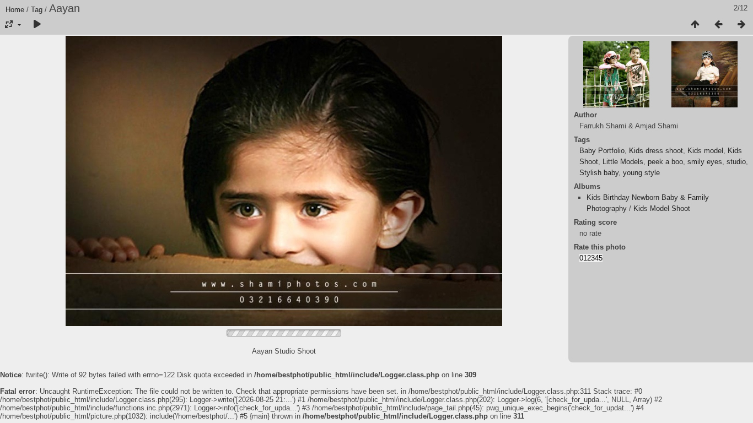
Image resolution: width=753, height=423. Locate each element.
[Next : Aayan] (741, 24)
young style (641, 173)
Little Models (623, 162)
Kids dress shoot (656, 151)
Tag (36, 10)
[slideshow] (37, 24)
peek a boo (665, 162)
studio (736, 162)
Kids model (705, 151)
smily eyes (704, 162)
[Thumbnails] (695, 24)
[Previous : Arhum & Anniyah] (718, 24)
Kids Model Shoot (661, 208)
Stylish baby (598, 173)
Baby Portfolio (602, 151)
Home (15, 10)
